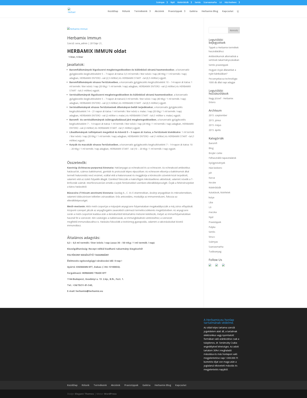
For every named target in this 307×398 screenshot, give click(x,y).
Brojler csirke (215, 153)
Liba (211, 202)
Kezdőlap (113, 11)
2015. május (215, 125)
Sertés (198, 2)
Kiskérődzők (183, 2)
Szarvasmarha (210, 2)
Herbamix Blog (210, 11)
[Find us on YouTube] (224, 266)
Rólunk (126, 11)
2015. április (215, 130)
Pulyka (212, 227)
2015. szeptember (218, 115)
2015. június (215, 120)
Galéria (193, 11)
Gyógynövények (217, 162)
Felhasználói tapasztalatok (222, 157)
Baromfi (213, 143)
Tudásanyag (215, 251)
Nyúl (173, 2)
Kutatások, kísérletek (219, 192)
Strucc (212, 236)
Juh (210, 172)
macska (213, 212)
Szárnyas (160, 2)
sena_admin (81, 43)
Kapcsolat (227, 11)
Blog (211, 148)
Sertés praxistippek (218, 64)
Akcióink (159, 11)
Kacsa (212, 177)
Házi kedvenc (231, 2)
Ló (221, 2)
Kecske (212, 182)
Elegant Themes (84, 393)
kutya (211, 197)
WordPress (110, 393)
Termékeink (140, 11)
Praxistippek (175, 11)
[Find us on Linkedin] (217, 266)
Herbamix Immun (84, 38)
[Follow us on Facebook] (211, 266)
